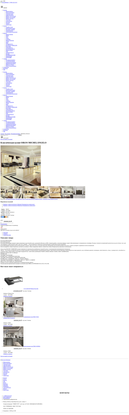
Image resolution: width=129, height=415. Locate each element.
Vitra (7, 36)
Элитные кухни (9, 13)
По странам (7, 133)
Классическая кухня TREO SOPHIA (32, 346)
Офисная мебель (9, 15)
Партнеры (5, 385)
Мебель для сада (9, 18)
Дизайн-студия (9, 27)
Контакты (5, 68)
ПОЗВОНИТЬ (4, 224)
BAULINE (8, 46)
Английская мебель (10, 61)
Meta (7, 43)
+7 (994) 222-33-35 (13, 2)
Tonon (7, 38)
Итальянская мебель (10, 60)
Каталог (5, 10)
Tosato (7, 41)
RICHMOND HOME (10, 55)
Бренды (5, 33)
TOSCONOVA (9, 47)
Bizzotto (7, 53)
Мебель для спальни (10, 17)
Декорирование (9, 30)
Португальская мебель (11, 66)
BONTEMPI (8, 57)
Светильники (9, 21)
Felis (7, 51)
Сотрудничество (7, 387)
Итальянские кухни (20, 199)
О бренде (5, 233)
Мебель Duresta (9, 34)
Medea (7, 35)
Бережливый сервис (10, 28)
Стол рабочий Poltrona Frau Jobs (31, 288)
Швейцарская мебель (11, 63)
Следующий (9, 139)
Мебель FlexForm (10, 40)
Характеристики (7, 235)
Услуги (4, 26)
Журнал (5, 388)
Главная (2, 133)
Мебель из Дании (10, 64)
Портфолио (5, 386)
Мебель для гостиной (11, 16)
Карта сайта (6, 390)
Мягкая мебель (9, 11)
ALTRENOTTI (9, 44)
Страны (5, 58)
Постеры (8, 22)
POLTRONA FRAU (10, 49)
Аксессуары (8, 24)
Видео (4, 382)
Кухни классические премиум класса (33, 199)
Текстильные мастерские (11, 32)
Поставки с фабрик (10, 29)
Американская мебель (11, 62)
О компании (6, 67)
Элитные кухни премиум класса (50, 199)
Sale (4, 69)
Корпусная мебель (10, 12)
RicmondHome (5, 2)
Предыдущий (4, 139)
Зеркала (7, 23)
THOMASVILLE (10, 52)
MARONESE (9, 56)
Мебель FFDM (9, 50)
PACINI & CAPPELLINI (11, 45)
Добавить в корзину (7, 296)
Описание (5, 232)
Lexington (8, 39)
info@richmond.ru (7, 397)
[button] (21, 165)
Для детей (8, 19)
